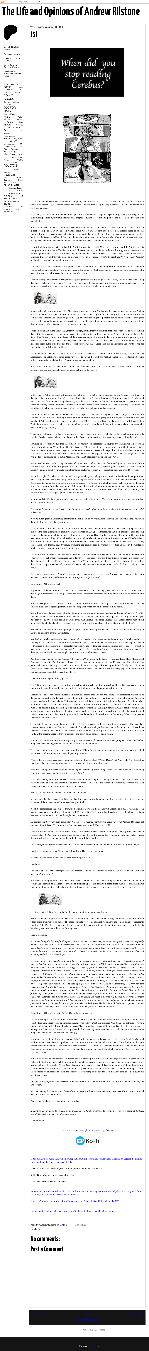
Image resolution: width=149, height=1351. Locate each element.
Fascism (20, 119)
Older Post (138, 1313)
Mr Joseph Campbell (13, 147)
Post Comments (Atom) (93, 1329)
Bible (21, 87)
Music (20, 159)
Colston (7, 104)
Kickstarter (9, 136)
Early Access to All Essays (12, 59)
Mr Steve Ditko (13, 154)
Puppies (7, 172)
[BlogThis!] (78, 1225)
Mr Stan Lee (11, 151)
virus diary (8, 212)
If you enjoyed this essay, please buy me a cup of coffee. (87, 1130)
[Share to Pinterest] (85, 1225)
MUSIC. (13, 141)
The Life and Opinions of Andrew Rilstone (71, 11)
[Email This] (76, 1225)
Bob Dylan (11, 89)
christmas (8, 206)
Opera (14, 162)
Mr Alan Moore (10, 144)
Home (87, 1313)
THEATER (8, 196)
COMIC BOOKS (9, 97)
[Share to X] (80, 1225)
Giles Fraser (14, 127)
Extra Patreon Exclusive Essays (11, 66)
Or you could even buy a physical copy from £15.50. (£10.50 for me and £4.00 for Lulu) (72, 1211)
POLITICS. (11, 165)
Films (10, 122)
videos (17, 209)
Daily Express (10, 114)
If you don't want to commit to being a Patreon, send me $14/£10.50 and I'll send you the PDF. (75, 1201)
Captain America (11, 102)
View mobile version (87, 1319)
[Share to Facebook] (82, 1225)
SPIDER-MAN (11, 185)
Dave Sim (8, 117)
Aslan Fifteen (11, 84)
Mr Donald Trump (13, 145)
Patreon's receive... (12, 54)
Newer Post (36, 1313)
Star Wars (16, 190)
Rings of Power (13, 181)
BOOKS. (8, 87)
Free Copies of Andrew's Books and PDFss (12, 73)
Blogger (94, 1346)
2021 (40, 1229)
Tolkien (7, 203)
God (6, 130)
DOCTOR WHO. (10, 109)
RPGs (5, 178)
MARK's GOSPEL (13, 138)
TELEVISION (14, 193)
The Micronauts (11, 201)
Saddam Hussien (16, 188)
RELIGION (9, 174)
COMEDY (16, 92)
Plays (16, 170)
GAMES (19, 124)
